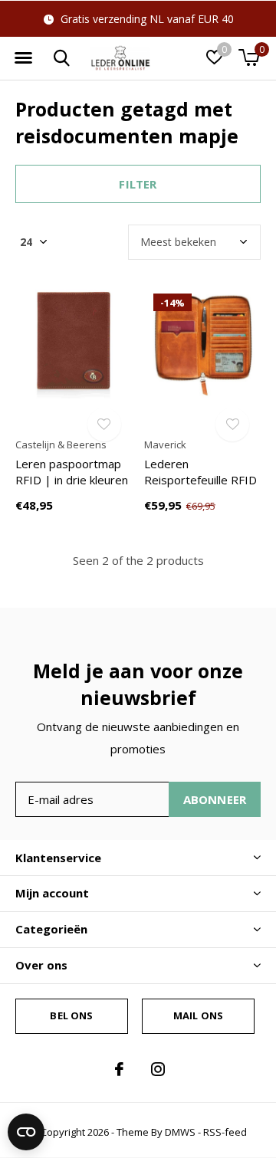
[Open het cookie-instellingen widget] (26, 1132)
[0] (248, 57)
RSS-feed (225, 1132)
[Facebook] (119, 1069)
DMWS (180, 1132)
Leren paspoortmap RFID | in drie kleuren (71, 471)
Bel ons (71, 1015)
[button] (23, 58)
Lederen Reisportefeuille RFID (200, 471)
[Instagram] (158, 1069)
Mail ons (198, 1015)
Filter (137, 184)
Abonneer (215, 799)
